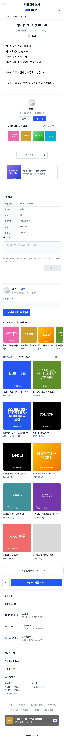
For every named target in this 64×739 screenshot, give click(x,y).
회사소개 (10, 704)
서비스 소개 (10, 652)
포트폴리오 (7, 16)
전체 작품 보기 (49, 125)
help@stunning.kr (39, 687)
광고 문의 (26, 709)
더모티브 (6, 395)
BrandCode (8, 477)
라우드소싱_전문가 (10, 436)
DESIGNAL (7, 517)
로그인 (58, 10)
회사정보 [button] (8, 595)
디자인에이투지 (38, 477)
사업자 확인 (52, 704)
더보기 (56, 357)
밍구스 (32, 109)
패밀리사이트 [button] (10, 604)
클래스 (37, 709)
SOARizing (37, 517)
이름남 (5, 558)
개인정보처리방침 (36, 704)
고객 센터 (9, 676)
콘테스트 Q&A (11, 660)
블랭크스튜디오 (38, 436)
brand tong (37, 558)
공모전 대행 (48, 709)
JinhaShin (36, 395)
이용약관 (14, 709)
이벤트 (10, 668)
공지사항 (22, 704)
